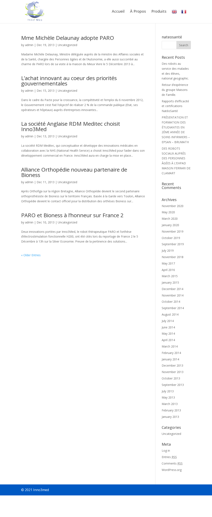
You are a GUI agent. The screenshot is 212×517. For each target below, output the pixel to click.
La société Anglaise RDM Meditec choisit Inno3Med (70, 126)
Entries (169, 457)
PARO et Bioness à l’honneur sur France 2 (72, 215)
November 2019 (172, 231)
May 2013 (168, 397)
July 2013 (168, 391)
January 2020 (170, 225)
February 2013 (171, 410)
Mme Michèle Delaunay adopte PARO (67, 37)
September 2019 (173, 244)
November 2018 (172, 257)
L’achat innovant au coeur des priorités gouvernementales (69, 80)
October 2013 (171, 378)
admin (29, 45)
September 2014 (173, 308)
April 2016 (168, 270)
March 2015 (170, 276)
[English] (174, 16)
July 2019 (168, 250)
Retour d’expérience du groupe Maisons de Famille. (175, 90)
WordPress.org (172, 470)
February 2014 (171, 353)
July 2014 (168, 321)
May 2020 (168, 212)
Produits (158, 12)
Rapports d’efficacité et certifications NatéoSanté (175, 106)
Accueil (118, 12)
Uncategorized (67, 45)
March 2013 (170, 404)
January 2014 (170, 359)
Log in (166, 450)
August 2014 (170, 314)
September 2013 (173, 385)
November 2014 (172, 295)
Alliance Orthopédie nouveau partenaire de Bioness (74, 172)
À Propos (138, 12)
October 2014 (171, 302)
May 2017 (168, 263)
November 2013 (172, 372)
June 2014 (168, 327)
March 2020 (170, 219)
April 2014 (168, 340)
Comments (172, 463)
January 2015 (170, 282)
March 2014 (170, 346)
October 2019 (171, 238)
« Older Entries (31, 255)
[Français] (183, 16)
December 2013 (172, 365)
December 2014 (172, 289)
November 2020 (172, 206)
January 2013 (170, 417)
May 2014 (168, 333)
